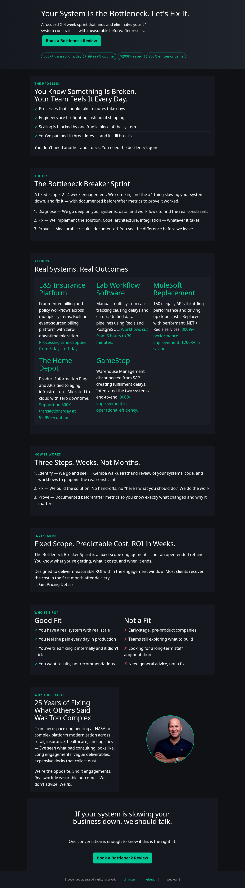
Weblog (172, 879)
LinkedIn (129, 879)
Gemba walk (105, 473)
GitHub (150, 879)
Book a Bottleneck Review (71, 40)
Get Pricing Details (56, 584)
